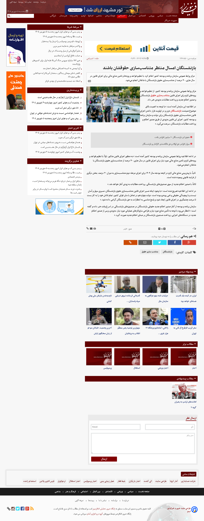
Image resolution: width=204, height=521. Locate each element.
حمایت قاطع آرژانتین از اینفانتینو (67, 56)
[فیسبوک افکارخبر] (22, 508)
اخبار (194, 368)
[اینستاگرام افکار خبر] (13, 508)
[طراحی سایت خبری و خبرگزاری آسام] (194, 510)
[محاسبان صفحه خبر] (16, 66)
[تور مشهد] (102, 14)
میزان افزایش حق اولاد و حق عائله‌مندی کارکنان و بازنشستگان (166, 144)
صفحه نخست (143, 491)
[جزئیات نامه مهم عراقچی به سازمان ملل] (155, 284)
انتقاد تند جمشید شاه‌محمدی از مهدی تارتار (62, 81)
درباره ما (43, 2)
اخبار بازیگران (134, 481)
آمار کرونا (174, 481)
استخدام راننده (29, 481)
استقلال (137, 368)
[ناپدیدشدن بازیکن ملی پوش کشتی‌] (99, 284)
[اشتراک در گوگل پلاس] (189, 242)
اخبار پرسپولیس (90, 481)
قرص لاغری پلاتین (47, 481)
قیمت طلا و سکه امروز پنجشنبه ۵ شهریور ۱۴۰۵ (61, 36)
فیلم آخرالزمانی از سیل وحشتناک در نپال (64, 51)
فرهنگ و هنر (70, 491)
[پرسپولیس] (99, 356)
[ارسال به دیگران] (90, 229)
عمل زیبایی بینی (107, 481)
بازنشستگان (176, 111)
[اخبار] (183, 356)
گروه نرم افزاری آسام (95, 514)
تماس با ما (28, 2)
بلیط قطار (121, 481)
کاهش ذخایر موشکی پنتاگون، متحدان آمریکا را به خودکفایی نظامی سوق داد (56, 75)
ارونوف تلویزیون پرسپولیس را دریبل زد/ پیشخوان (60, 41)
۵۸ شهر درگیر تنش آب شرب (67, 108)
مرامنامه (36, 2)
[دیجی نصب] (16, 109)
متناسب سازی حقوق (150, 252)
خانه (97, 58)
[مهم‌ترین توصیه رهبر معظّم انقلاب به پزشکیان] (127, 316)
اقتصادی (109, 491)
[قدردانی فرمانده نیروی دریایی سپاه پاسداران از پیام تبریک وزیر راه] (127, 284)
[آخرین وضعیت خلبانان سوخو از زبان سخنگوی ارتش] (99, 316)
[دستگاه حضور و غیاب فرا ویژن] (59, 214)
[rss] (32, 508)
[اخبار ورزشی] (155, 356)
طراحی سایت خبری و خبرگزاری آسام (179, 510)
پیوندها (20, 2)
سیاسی (130, 491)
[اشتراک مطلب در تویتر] (160, 242)
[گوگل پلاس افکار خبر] (27, 508)
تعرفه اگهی (13, 2)
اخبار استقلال (74, 481)
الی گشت (148, 481)
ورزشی (120, 491)
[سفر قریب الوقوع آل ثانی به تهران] (183, 316)
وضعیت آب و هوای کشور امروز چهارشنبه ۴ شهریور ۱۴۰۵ (55, 103)
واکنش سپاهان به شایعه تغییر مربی (66, 46)
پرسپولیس (107, 368)
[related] (89, 81)
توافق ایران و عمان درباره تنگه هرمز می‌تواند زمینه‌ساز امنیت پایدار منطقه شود (57, 183)
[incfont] (164, 228)
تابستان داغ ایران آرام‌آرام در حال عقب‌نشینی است (58, 97)
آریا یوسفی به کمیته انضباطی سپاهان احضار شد (61, 68)
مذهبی (58, 491)
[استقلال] (127, 356)
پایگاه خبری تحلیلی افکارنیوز (103, 509)
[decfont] (159, 228)
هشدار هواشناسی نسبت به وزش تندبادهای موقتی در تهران (54, 113)
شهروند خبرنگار (170, 20)
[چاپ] (94, 229)
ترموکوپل (62, 481)
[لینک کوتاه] (87, 229)
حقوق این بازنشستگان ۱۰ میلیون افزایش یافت (172, 137)
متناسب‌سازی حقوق (160, 95)
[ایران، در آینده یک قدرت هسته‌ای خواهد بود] (183, 284)
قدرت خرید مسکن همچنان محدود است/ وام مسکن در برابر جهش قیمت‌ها (57, 191)
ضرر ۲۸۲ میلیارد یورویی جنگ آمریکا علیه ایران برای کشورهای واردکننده (56, 62)
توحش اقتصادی (74, 177)
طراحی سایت (160, 481)
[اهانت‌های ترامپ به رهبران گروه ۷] (184, 391)
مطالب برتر (187, 344)
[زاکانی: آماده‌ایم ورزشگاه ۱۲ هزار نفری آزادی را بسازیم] (155, 316)
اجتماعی (89, 58)
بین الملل (96, 491)
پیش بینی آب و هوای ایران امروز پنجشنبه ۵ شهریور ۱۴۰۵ (57, 32)
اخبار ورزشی (163, 368)
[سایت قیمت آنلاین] (141, 48)
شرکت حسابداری (188, 481)
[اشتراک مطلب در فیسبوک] (174, 242)
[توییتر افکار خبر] (18, 508)
